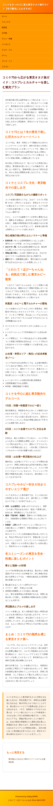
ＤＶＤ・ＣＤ (7, 50)
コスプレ (5, 66)
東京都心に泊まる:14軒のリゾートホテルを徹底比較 (26, 760)
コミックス (6, 22)
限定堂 (4, 27)
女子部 (4, 33)
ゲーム (4, 55)
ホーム (4, 16)
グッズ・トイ (7, 61)
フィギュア (6, 44)
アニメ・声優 (7, 38)
